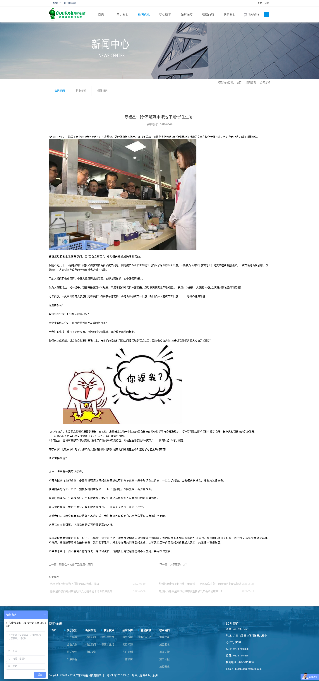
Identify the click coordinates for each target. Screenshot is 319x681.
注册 (267, 3)
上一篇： (71, 564)
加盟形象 (164, 666)
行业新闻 (90, 644)
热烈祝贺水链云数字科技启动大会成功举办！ (76, 583)
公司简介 (72, 637)
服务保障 (127, 637)
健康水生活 (107, 644)
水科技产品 (144, 637)
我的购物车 (254, 14)
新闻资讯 (251, 82)
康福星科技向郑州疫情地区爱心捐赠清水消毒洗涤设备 (81, 591)
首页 (101, 14)
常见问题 (127, 644)
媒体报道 (90, 652)
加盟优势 (164, 637)
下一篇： (174, 564)
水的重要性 (107, 637)
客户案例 (127, 652)
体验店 (129, 659)
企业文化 (72, 644)
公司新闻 (265, 82)
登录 (260, 3)
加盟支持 (164, 652)
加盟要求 (164, 644)
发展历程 (72, 659)
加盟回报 (164, 659)
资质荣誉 (72, 652)
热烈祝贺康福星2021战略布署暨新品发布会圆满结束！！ (191, 591)
